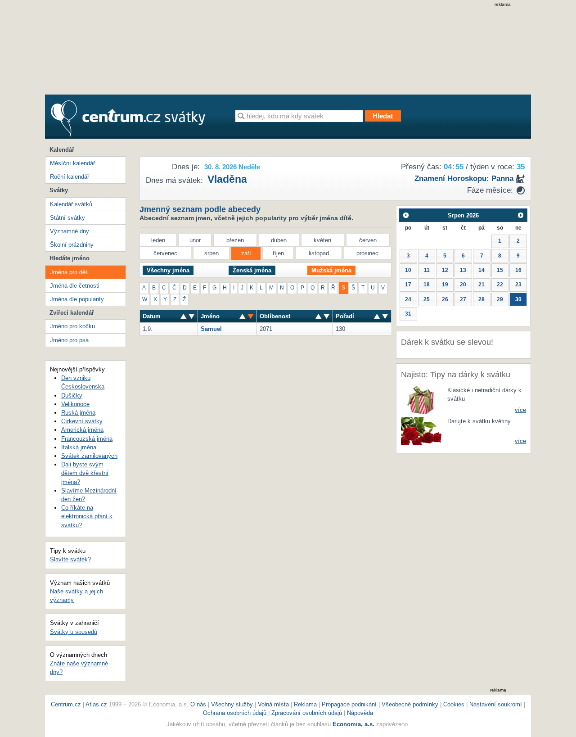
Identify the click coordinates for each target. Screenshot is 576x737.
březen (235, 240)
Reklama (306, 704)
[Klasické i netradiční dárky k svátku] (421, 399)
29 (500, 299)
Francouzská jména (86, 438)
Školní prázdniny (72, 244)
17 (408, 284)
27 (463, 299)
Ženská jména (252, 270)
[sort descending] (183, 316)
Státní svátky (67, 217)
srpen (211, 253)
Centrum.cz (66, 704)
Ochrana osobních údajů (234, 713)
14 (481, 270)
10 (408, 270)
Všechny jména (168, 270)
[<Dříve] (405, 215)
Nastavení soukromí (495, 704)
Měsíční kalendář (72, 163)
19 (445, 284)
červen (368, 240)
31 (408, 314)
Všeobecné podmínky (410, 704)
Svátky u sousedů (73, 631)
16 (518, 270)
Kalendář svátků (71, 204)
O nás (198, 704)
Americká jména (82, 429)
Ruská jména (78, 412)
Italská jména (78, 447)
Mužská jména (331, 270)
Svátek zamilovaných (89, 455)
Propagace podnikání (349, 704)
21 (481, 284)
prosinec (367, 253)
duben (279, 240)
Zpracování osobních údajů (306, 713)
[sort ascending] (192, 316)
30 (518, 299)
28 (481, 299)
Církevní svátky (82, 421)
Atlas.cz (96, 704)
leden (158, 240)
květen (322, 240)
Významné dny (69, 231)
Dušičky (71, 395)
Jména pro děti (69, 272)
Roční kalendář (69, 176)
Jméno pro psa (69, 340)
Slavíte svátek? (70, 559)
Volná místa (273, 704)
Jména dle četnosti (74, 285)
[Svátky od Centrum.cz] (128, 118)
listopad (319, 253)
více (520, 410)
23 (518, 284)
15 (500, 270)
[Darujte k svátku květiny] (421, 430)
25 (426, 299)
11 (427, 270)
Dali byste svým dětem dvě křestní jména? (84, 473)
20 (463, 284)
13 (463, 270)
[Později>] (521, 215)
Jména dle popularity (77, 299)
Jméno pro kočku (72, 326)
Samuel (211, 329)
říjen (278, 253)
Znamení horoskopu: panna (463, 178)
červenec (165, 253)
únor (195, 240)
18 (426, 284)
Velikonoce (75, 404)
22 (500, 284)
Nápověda (360, 713)
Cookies (453, 704)
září (246, 253)
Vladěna (227, 179)
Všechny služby (233, 704)
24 (408, 299)
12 (445, 270)
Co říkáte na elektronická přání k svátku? (86, 516)
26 (445, 299)
